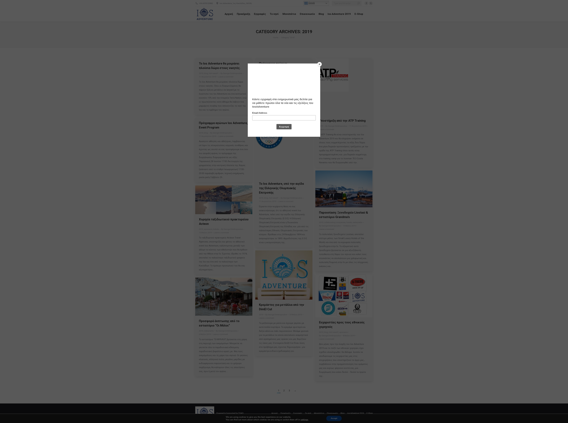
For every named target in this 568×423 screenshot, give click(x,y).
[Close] (319, 64)
